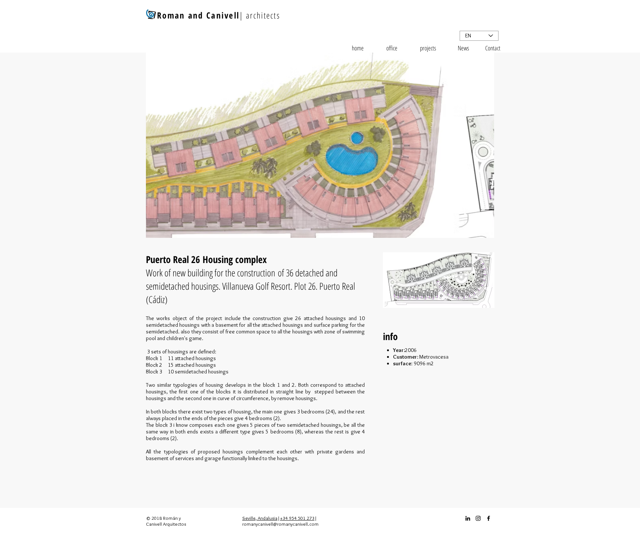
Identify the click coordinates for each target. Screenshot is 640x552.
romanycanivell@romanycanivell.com (280, 524)
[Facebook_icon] (488, 518)
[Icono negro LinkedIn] (467, 518)
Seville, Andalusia (259, 518)
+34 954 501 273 (297, 518)
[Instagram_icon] (478, 518)
